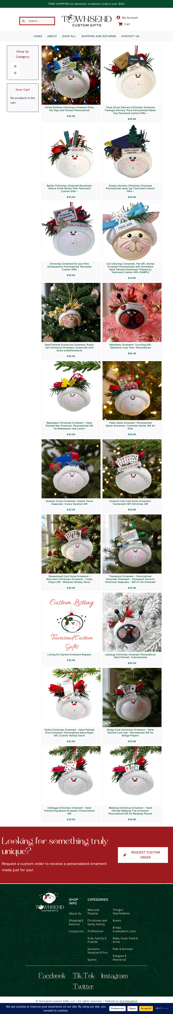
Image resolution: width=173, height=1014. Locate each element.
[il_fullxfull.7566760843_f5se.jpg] (71, 516)
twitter (83, 987)
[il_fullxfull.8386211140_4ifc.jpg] (71, 284)
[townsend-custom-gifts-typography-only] (86, 13)
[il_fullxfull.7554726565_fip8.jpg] (132, 362)
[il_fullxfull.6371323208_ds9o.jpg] (132, 47)
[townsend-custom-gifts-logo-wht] (49, 888)
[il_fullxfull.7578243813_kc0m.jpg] (132, 516)
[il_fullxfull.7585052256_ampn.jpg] (132, 284)
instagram (114, 976)
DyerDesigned (128, 1001)
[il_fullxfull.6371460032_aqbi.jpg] (71, 203)
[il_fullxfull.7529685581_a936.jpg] (71, 362)
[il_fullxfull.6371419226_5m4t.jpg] (132, 125)
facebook (52, 976)
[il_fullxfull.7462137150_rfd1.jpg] (132, 747)
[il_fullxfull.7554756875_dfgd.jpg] (132, 440)
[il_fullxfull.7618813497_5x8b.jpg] (132, 594)
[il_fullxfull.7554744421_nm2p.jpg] (71, 440)
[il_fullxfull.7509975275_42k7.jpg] (71, 747)
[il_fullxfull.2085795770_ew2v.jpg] (132, 203)
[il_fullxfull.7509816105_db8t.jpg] (71, 669)
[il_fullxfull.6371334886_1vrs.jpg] (71, 125)
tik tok (83, 976)
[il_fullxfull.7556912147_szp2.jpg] (71, 594)
